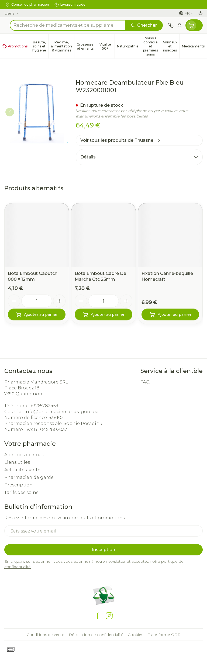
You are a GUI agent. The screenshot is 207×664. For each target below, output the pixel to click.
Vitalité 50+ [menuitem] (107, 46)
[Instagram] (109, 616)
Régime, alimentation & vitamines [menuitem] (62, 46)
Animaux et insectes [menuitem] (171, 46)
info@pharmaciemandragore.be (61, 411)
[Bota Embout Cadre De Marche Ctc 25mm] (103, 235)
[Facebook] (98, 616)
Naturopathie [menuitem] (129, 47)
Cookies (135, 634)
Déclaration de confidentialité (96, 634)
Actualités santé (22, 469)
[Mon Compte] (179, 25)
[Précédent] (9, 112)
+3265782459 (44, 405)
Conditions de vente (45, 634)
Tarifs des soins (21, 492)
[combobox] (67, 25)
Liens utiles (17, 462)
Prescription (18, 484)
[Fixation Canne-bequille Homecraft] (170, 235)
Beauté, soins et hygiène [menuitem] (40, 46)
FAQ (145, 382)
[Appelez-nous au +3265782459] (171, 25)
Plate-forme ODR (164, 634)
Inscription (103, 549)
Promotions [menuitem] (17, 46)
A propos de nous (24, 454)
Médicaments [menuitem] (194, 47)
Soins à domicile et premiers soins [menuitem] (151, 46)
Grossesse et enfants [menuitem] (86, 46)
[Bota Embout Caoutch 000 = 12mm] (37, 235)
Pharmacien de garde (29, 477)
